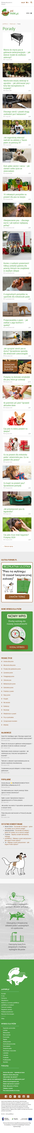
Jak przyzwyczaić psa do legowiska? (13, 510)
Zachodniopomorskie (9, 1044)
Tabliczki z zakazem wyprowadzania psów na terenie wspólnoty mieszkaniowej (15, 762)
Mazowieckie (6, 1035)
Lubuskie (5, 1055)
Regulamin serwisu (6, 1009)
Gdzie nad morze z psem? (11, 1084)
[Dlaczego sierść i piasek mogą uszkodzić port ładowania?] (17, 101)
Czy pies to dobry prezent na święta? (15, 430)
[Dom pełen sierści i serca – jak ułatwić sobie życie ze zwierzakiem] (17, 155)
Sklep (23, 2)
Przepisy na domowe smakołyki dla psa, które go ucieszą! (16, 378)
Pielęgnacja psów (8, 676)
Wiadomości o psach (9, 713)
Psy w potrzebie (8, 717)
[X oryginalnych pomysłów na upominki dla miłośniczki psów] (17, 283)
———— (3, 1016)
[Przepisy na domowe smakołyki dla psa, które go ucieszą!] (17, 366)
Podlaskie (6, 1057)
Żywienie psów (8, 673)
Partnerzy (4, 998)
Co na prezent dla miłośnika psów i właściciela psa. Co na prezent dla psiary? (15, 457)
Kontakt (3, 993)
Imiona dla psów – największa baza (13, 1072)
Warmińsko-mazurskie (9, 1051)
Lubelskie (5, 1053)
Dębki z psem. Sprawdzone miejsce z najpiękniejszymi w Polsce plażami (12, 799)
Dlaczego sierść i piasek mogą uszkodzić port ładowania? (16, 112)
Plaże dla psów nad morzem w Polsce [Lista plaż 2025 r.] (16, 814)
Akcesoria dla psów (9, 665)
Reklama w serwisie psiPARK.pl (10, 1002)
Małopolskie (6, 1032)
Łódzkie (5, 1030)
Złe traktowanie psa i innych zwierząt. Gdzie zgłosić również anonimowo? (14, 791)
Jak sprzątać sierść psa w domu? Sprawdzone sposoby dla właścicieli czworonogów (15, 351)
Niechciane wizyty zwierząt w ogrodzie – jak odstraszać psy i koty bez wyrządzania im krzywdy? (16, 84)
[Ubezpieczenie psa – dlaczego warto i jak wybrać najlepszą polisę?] (17, 210)
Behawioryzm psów (9, 684)
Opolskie (5, 1062)
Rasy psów (6, 695)
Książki (5, 699)
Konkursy (6, 706)
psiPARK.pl (8, 838)
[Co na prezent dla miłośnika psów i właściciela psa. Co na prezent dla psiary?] (17, 444)
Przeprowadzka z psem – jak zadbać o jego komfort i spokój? (15, 322)
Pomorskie (6, 1037)
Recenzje (6, 710)
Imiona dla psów (8, 661)
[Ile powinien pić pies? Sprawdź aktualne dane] (17, 392)
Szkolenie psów (8, 687)
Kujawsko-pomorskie (9, 1028)
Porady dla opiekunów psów (12, 669)
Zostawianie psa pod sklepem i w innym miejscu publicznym (16, 769)
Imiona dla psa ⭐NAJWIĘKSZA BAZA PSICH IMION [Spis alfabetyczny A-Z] (15, 784)
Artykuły (5, 725)
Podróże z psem (8, 691)
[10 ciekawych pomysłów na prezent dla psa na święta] (17, 184)
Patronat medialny (6, 1007)
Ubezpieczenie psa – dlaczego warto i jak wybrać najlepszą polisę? (16, 223)
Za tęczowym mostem (10, 721)
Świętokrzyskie (7, 1048)
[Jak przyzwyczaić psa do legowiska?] (17, 498)
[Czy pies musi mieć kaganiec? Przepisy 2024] (17, 524)
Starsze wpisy (8, 546)
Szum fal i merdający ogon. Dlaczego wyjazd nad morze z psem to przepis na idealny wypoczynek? (16, 737)
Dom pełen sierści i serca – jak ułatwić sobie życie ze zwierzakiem (16, 168)
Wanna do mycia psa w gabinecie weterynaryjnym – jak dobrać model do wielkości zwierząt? (16, 54)
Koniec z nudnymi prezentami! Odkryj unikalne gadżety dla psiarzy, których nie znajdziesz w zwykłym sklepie (16, 267)
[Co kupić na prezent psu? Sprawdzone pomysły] (17, 472)
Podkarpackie (7, 1060)
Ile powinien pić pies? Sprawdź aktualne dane (16, 404)
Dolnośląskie (6, 1046)
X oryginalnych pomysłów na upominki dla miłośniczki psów (16, 295)
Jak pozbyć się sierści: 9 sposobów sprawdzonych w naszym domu (17, 807)
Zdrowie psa (7, 680)
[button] (28, 13)
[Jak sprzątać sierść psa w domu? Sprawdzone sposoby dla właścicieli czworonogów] (17, 338)
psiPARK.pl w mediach (7, 1005)
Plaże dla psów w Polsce (10, 1086)
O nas (3, 996)
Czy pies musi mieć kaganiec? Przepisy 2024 (16, 536)
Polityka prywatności (7, 1012)
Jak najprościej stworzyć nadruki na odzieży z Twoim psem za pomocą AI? (15, 140)
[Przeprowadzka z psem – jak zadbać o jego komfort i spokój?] (17, 309)
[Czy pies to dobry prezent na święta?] (17, 418)
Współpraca (4, 1000)
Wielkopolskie (7, 1041)
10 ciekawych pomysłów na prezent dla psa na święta (15, 195)
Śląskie (5, 1039)
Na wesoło (6, 702)
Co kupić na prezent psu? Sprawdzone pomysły (14, 484)
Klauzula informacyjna (7, 1014)
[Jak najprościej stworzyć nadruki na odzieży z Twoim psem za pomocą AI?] (17, 127)
